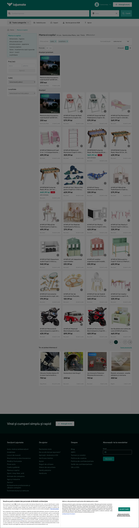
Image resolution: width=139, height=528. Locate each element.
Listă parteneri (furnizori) (68, 513)
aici (22, 519)
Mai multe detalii (54, 508)
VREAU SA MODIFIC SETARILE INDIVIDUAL (123, 514)
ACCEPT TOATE (124, 509)
